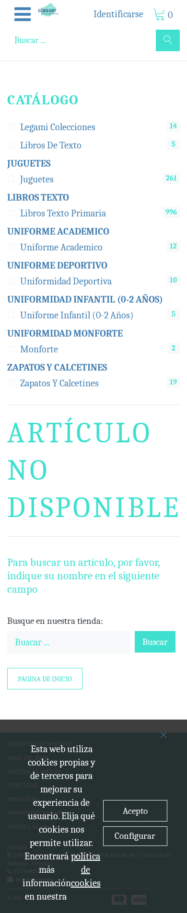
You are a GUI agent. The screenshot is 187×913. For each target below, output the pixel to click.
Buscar (155, 642)
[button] (22, 15)
